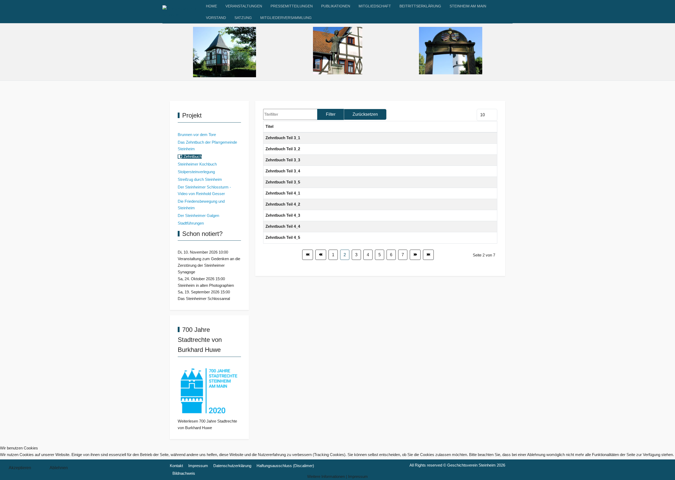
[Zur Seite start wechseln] (307, 255)
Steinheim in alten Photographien (206, 285)
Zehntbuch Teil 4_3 (283, 215)
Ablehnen (59, 468)
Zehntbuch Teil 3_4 (283, 171)
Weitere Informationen (326, 476)
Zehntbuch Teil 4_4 (283, 226)
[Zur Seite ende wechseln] (428, 255)
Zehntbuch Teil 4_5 (283, 237)
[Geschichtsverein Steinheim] (182, 11)
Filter (330, 114)
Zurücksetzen (365, 114)
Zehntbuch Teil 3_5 (283, 182)
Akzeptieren (20, 468)
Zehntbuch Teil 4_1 (283, 193)
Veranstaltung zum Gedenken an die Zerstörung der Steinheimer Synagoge (209, 265)
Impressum (358, 476)
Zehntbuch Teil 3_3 (283, 160)
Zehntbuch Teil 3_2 (283, 149)
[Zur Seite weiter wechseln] (415, 255)
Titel (269, 126)
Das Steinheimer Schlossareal (204, 299)
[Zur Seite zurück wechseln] (320, 255)
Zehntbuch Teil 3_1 (283, 138)
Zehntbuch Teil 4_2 (283, 204)
